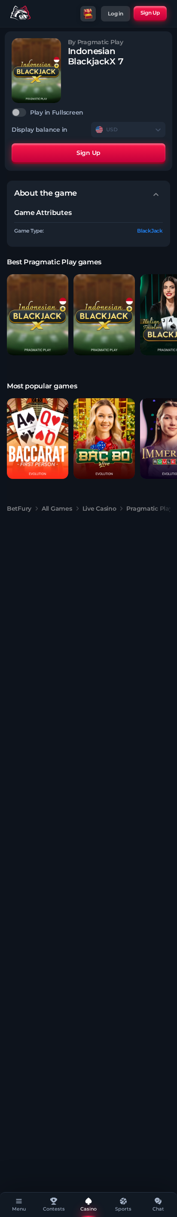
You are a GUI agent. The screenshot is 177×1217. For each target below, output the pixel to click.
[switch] (88, 112)
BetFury (19, 508)
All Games (57, 508)
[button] (37, 314)
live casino (99, 508)
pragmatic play (149, 508)
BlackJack (150, 230)
